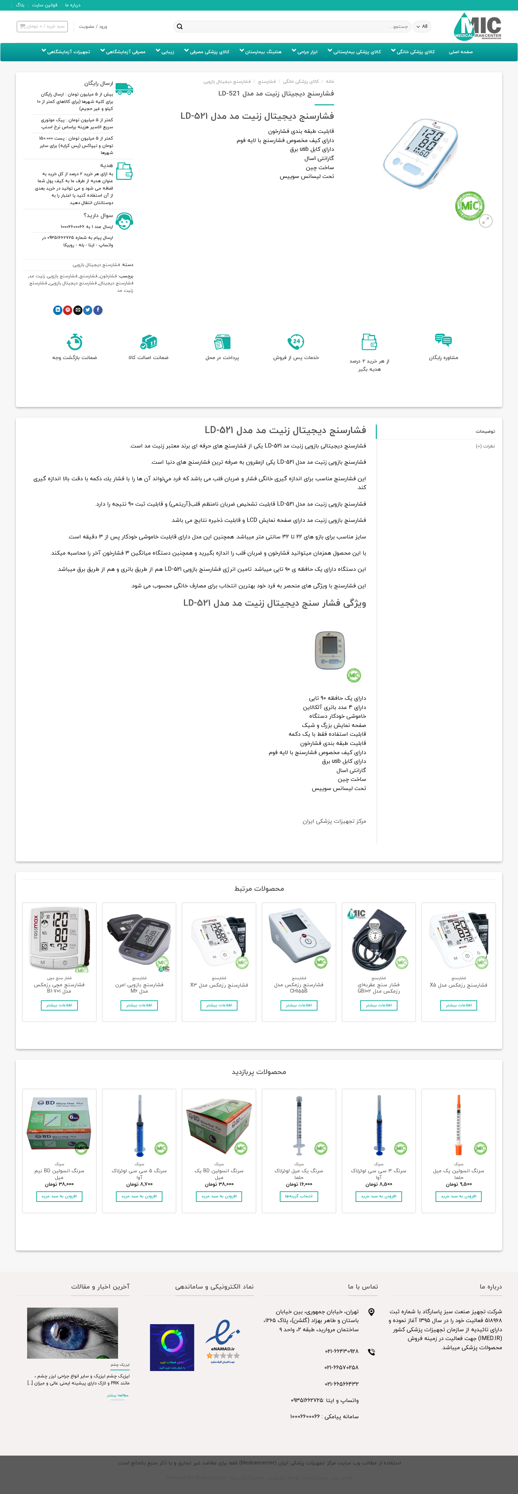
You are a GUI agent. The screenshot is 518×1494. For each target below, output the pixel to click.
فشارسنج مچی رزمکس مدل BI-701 (59, 988)
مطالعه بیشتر (118, 1395)
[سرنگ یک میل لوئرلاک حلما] (299, 1126)
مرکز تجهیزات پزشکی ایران (334, 821)
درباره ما (72, 5)
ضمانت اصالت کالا (148, 358)
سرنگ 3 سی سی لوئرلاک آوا (378, 1174)
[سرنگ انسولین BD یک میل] (219, 1126)
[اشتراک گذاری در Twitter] (87, 310)
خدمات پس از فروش (296, 358)
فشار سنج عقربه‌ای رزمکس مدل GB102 (379, 988)
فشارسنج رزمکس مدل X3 (219, 985)
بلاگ (20, 5)
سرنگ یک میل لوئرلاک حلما (299, 1174)
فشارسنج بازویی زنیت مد (53, 276)
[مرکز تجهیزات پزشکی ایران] (478, 27)
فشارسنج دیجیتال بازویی (227, 82)
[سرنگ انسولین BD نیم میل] (59, 1126)
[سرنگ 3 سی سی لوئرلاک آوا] (379, 1126)
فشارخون (108, 276)
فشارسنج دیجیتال (116, 283)
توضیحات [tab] (485, 431)
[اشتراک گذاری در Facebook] (98, 310)
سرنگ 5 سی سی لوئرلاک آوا (139, 1174)
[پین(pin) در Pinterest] (67, 310)
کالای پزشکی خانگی (301, 82)
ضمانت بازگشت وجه (74, 358)
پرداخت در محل (222, 358)
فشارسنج (267, 82)
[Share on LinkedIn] (57, 310)
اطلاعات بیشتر (459, 1005)
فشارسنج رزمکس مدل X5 (458, 985)
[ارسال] (180, 27)
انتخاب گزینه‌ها (299, 1196)
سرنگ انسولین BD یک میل (219, 1174)
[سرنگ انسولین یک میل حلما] (459, 1126)
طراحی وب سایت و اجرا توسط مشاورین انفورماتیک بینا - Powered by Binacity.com (259, 1478)
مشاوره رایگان (443, 358)
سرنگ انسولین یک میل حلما (458, 1174)
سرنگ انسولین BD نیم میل (59, 1174)
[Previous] (494, 964)
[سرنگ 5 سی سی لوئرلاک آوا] (139, 1126)
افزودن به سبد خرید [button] (458, 1196)
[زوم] (486, 221)
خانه (330, 82)
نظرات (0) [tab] (485, 446)
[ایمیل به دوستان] (77, 310)
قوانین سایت (44, 5)
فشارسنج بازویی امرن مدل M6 (139, 988)
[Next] (23, 964)
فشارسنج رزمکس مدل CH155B (298, 988)
